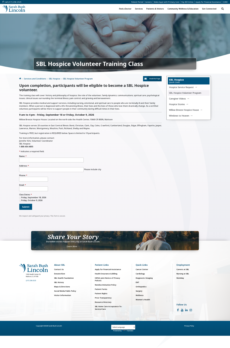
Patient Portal (137, 2)
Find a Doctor (125, 8)
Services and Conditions (35, 78)
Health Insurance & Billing (106, 274)
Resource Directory (103, 302)
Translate (129, 331)
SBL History (59, 282)
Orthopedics (141, 287)
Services (139, 8)
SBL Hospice (54, 78)
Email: (21, 185)
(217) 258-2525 (31, 281)
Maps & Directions (62, 287)
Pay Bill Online (187, 2)
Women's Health (143, 299)
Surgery (139, 291)
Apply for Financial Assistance (208, 2)
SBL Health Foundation (64, 278)
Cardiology (140, 274)
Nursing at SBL (182, 274)
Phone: (22, 175)
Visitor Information (62, 295)
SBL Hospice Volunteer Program (185, 92)
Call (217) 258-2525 (12, 2)
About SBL (59, 265)
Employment (183, 265)
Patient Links (102, 265)
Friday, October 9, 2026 (31, 200)
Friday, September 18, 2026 (33, 197)
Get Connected (209, 8)
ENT (137, 282)
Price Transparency (103, 298)
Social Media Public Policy (65, 291)
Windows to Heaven (179, 115)
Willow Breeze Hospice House (184, 109)
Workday (180, 278)
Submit (25, 206)
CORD (225, 2)
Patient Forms (101, 289)
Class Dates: (24, 194)
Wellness (140, 295)
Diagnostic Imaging (144, 278)
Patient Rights (101, 293)
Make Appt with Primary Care (166, 2)
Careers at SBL (182, 269)
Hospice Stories (177, 104)
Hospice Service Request (181, 87)
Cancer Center (142, 269)
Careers (148, 2)
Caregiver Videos (177, 98)
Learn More (72, 246)
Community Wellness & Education (182, 8)
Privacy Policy (189, 326)
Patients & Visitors (155, 8)
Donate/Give (59, 274)
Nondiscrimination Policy (105, 285)
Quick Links (142, 265)
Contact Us (59, 269)
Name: (22, 156)
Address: (23, 165)
